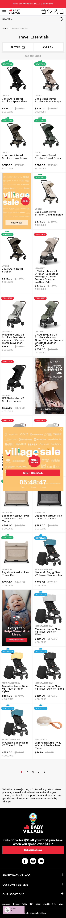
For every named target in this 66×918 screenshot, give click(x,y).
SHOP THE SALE (33, 473)
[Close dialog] (60, 429)
